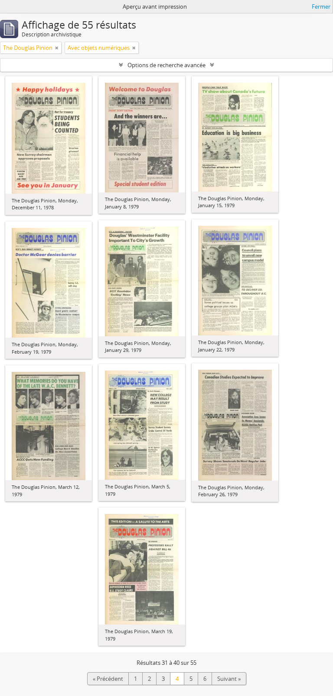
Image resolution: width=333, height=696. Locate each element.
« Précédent (108, 679)
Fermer (321, 6)
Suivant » (229, 679)
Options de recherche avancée (166, 65)
